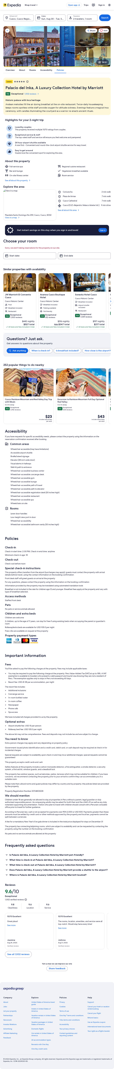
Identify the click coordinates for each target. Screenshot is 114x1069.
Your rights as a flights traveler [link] (99, 1031)
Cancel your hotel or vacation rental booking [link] (98, 1007)
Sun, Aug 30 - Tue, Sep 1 (53, 18)
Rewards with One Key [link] (40, 1044)
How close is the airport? (98, 350)
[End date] (84, 255)
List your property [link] (10, 1011)
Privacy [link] (62, 1002)
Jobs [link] (5, 1006)
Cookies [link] (62, 1006)
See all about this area (67, 210)
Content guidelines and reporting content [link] (68, 1034)
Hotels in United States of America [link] (41, 1010)
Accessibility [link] (64, 1024)
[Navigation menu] (109, 5)
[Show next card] (110, 301)
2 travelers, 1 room (82, 18)
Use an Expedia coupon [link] (96, 1022)
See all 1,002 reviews (18, 954)
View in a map (11, 217)
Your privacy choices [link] (67, 1029)
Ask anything (19, 350)
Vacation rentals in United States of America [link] (43, 1016)
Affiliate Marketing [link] (10, 1033)
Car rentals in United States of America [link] (42, 1034)
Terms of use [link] (64, 1011)
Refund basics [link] (93, 1018)
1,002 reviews (30, 94)
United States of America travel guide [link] (43, 1003)
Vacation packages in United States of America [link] (42, 1023)
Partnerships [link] (8, 1015)
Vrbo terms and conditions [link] (70, 1020)
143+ (104, 62)
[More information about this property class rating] (27, 81)
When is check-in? (41, 350)
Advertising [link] (7, 1029)
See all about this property (16, 180)
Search (104, 17)
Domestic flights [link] (37, 1029)
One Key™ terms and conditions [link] (71, 1015)
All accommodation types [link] (41, 1040)
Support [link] (91, 1002)
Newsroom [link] (7, 1020)
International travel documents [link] (99, 1026)
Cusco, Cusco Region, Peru (21, 18)
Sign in (101, 5)
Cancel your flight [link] (94, 1013)
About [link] (5, 1002)
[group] (59, 350)
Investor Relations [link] (10, 1024)
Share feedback (57, 968)
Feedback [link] (7, 1038)
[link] (7, 30)
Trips (86, 5)
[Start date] (29, 255)
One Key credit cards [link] (39, 1049)
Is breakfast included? (67, 350)
